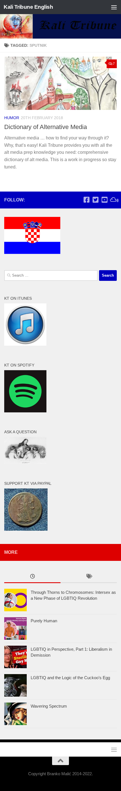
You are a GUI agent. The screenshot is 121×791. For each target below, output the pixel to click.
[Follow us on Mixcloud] (113, 199)
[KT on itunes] (25, 344)
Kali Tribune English (28, 7)
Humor (11, 117)
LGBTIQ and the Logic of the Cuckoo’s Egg (70, 677)
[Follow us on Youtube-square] (104, 199)
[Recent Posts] (32, 577)
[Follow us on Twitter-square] (95, 199)
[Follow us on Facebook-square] (86, 199)
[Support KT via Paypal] (26, 529)
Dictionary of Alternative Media (45, 126)
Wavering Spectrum (49, 706)
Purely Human (44, 620)
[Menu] (114, 7)
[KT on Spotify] (25, 410)
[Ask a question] (25, 462)
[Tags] (88, 577)
